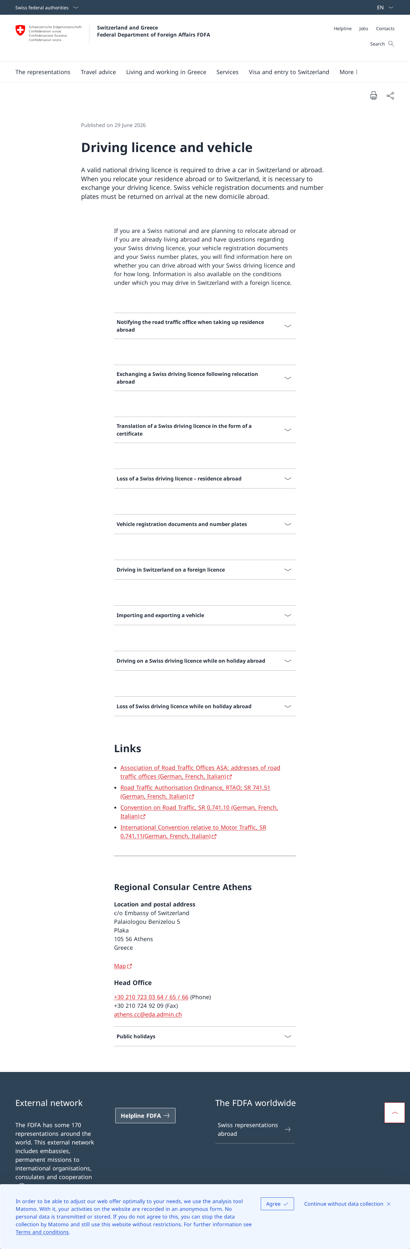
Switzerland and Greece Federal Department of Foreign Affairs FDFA (153, 31)
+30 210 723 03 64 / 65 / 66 (151, 997)
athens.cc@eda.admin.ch (148, 1014)
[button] (43, 72)
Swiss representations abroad (248, 1129)
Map (120, 966)
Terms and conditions (42, 1232)
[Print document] (373, 95)
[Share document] (390, 95)
